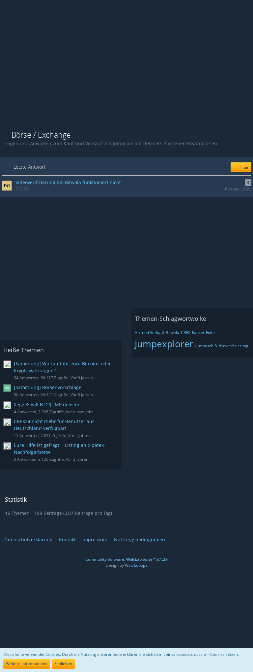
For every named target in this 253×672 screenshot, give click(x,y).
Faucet (198, 332)
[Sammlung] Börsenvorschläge (47, 387)
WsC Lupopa (136, 565)
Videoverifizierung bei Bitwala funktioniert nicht (68, 182)
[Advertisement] (126, 76)
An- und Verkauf (149, 332)
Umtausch (204, 346)
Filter (244, 167)
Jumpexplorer (164, 343)
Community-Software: (126, 559)
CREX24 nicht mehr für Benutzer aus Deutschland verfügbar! (54, 424)
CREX (185, 332)
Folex (210, 332)
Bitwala (172, 332)
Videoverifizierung (231, 346)
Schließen (63, 663)
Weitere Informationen (26, 663)
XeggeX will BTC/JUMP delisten (47, 404)
